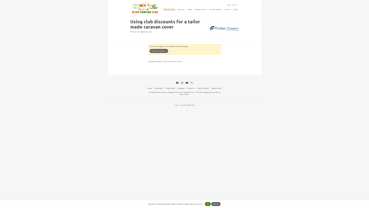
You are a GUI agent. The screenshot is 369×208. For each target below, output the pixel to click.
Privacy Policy (170, 88)
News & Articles (169, 9)
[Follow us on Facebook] (177, 83)
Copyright (181, 88)
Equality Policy (216, 88)
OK (208, 204)
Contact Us (191, 88)
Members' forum (200, 9)
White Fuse (191, 105)
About (235, 9)
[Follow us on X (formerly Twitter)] (192, 83)
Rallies (189, 9)
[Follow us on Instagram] (182, 83)
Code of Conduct (203, 88)
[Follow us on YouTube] (187, 83)
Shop (233, 5)
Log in (229, 5)
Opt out (216, 204)
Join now (227, 9)
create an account (176, 61)
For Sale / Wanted (215, 9)
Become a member (158, 51)
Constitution (158, 88)
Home (150, 88)
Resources (181, 9)
